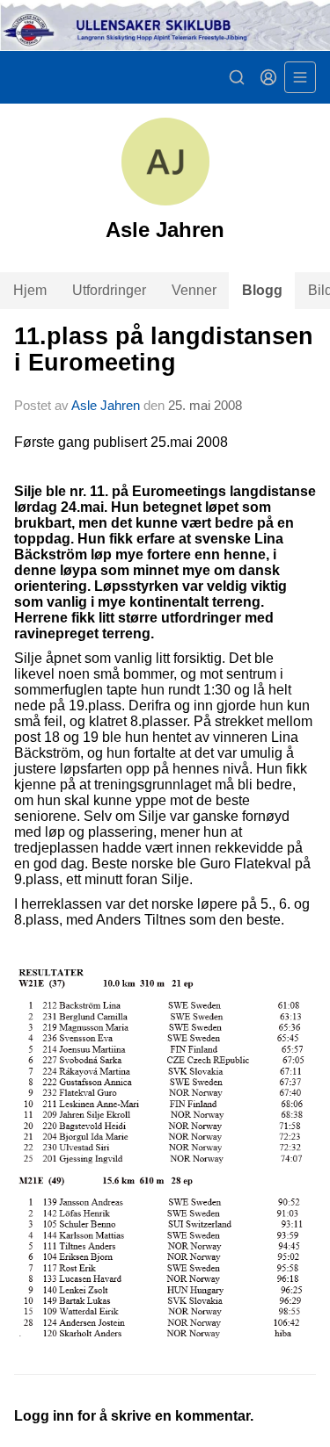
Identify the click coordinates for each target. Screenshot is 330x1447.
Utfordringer (109, 290)
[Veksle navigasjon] (300, 77)
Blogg (262, 290)
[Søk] (237, 77)
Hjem (30, 290)
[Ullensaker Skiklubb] (165, 25)
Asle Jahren (105, 405)
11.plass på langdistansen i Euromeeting (163, 349)
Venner (194, 290)
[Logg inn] (268, 77)
